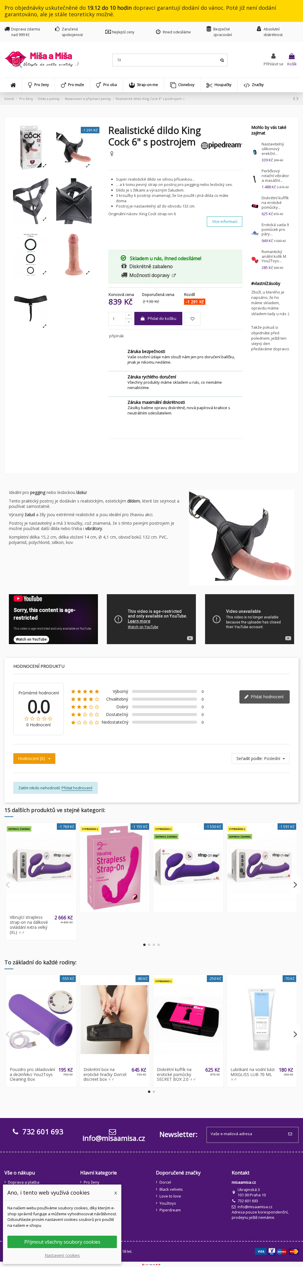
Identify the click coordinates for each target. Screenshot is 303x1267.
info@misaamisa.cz (114, 1138)
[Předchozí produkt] (294, 98)
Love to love (170, 1196)
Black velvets (171, 1189)
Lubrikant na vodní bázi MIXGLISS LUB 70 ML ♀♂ (253, 1074)
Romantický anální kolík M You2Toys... (274, 256)
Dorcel (165, 1182)
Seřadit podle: (249, 758)
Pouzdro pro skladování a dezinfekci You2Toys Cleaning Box (32, 1074)
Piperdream (170, 1210)
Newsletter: (178, 1134)
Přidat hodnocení (266, 696)
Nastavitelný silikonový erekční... (273, 148)
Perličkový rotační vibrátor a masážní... (275, 175)
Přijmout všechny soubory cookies (62, 1242)
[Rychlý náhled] (45, 910)
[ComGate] (151, 1264)
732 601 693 (248, 1200)
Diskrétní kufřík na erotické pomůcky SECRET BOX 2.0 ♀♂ (176, 1074)
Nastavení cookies (62, 1255)
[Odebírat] (291, 1134)
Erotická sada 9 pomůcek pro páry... (275, 229)
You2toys (167, 1203)
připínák (116, 335)
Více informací (224, 221)
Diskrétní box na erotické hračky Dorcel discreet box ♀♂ (104, 1074)
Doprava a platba (23, 1182)
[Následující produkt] (297, 98)
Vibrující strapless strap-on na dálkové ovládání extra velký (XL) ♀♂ (29, 924)
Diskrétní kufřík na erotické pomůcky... (275, 202)
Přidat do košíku (162, 318)
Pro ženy (91, 1182)
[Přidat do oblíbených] (193, 319)
